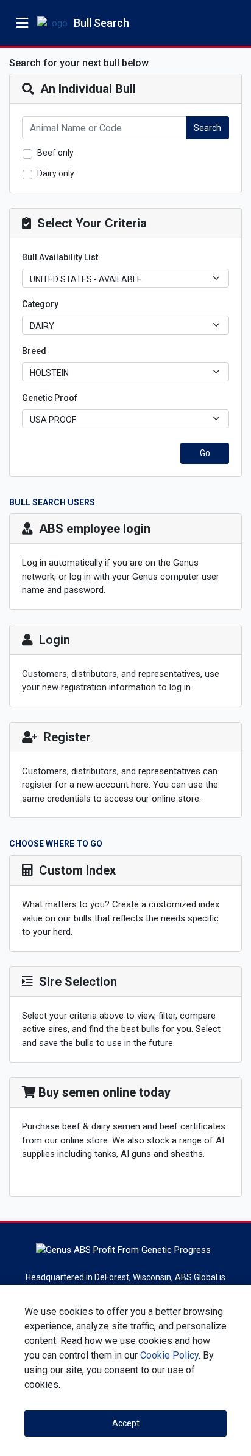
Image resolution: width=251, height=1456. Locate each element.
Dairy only (55, 173)
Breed (34, 351)
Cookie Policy (169, 1355)
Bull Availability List (60, 257)
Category (40, 304)
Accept (126, 1423)
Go (205, 453)
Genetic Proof (49, 398)
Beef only (55, 153)
